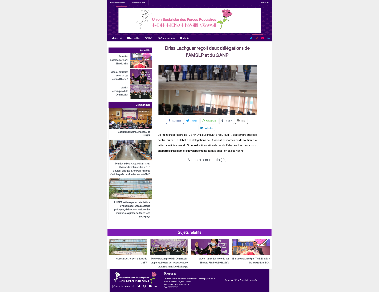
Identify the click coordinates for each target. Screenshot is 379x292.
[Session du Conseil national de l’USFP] (128, 252)
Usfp (150, 38)
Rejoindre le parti (117, 3)
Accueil (118, 38)
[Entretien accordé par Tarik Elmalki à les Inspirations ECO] (130, 60)
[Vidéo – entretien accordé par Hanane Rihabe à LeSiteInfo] (130, 76)
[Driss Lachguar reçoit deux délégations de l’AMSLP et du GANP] (207, 66)
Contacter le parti (138, 3)
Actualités (135, 38)
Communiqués (167, 38)
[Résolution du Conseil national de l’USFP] (130, 123)
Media (185, 38)
